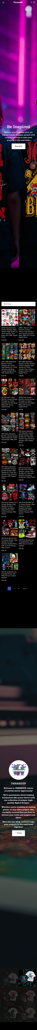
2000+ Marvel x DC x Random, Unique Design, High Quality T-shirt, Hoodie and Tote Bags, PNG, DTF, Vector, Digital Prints (27, 332)
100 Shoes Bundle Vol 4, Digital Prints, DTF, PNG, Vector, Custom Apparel (26, 543)
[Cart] (35, 2)
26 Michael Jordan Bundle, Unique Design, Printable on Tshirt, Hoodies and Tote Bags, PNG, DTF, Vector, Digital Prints (27, 402)
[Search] (31, 2)
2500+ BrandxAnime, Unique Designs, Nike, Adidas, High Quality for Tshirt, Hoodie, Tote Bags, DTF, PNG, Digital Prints (9, 332)
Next (24, 588)
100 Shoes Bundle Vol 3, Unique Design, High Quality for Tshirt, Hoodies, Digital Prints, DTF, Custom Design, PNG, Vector (9, 543)
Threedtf (17, 2)
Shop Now (18, 146)
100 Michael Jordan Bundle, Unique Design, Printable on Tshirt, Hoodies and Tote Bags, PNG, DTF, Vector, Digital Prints (9, 402)
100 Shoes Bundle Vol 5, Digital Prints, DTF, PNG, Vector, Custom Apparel (9, 575)
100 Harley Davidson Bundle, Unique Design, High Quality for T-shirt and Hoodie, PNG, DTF (9, 437)
